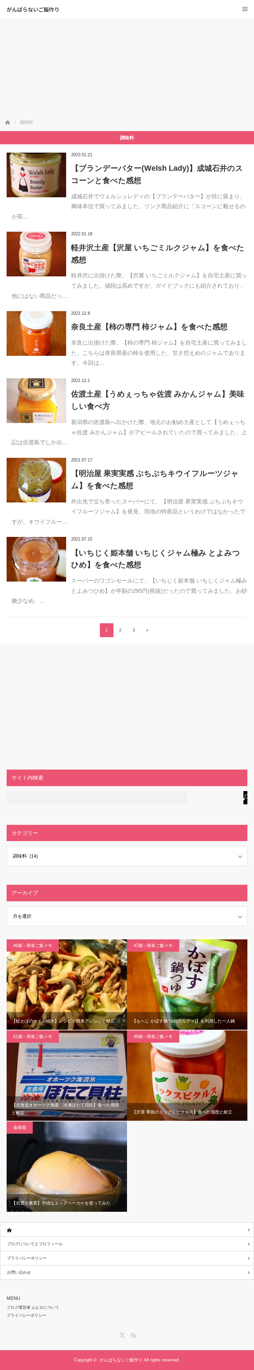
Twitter (121, 1334)
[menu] (245, 9)
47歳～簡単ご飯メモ (153, 945)
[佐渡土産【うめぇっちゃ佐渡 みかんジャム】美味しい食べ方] (36, 400)
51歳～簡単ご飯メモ (32, 1036)
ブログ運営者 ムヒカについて (33, 1307)
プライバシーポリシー (27, 1258)
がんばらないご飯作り (33, 9)
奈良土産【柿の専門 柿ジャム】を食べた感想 (149, 326)
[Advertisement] (127, 68)
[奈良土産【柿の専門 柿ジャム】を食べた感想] (36, 333)
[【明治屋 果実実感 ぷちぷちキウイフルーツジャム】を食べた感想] (36, 480)
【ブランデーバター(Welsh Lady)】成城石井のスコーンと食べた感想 (157, 174)
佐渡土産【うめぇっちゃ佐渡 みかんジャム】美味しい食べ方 (157, 400)
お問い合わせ (19, 1272)
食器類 (19, 1127)
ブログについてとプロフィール (35, 1244)
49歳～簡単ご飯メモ (32, 945)
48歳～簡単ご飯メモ (153, 1036)
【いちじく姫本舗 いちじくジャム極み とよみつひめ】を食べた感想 (155, 558)
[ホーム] (127, 1230)
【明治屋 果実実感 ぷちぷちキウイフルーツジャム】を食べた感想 (155, 479)
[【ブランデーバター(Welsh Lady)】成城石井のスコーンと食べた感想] (36, 175)
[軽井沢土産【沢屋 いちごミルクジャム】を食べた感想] (36, 254)
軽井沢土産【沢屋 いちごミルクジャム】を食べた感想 (157, 253)
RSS (133, 1334)
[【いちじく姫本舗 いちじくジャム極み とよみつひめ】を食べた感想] (36, 559)
